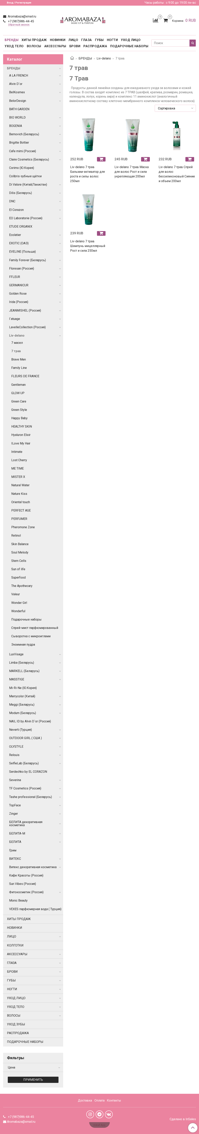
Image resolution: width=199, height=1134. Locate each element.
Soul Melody (19, 552)
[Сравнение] (155, 20)
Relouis (14, 755)
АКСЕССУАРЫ (55, 46)
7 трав (16, 351)
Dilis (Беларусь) (20, 193)
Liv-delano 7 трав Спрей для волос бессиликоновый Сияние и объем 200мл (177, 174)
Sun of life (18, 569)
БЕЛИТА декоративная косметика (25, 823)
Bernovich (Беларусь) (24, 134)
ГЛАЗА (86, 40)
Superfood (18, 577)
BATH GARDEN (19, 109)
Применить (33, 1080)
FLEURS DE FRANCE (25, 376)
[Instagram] (90, 1114)
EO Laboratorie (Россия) (25, 218)
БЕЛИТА (15, 842)
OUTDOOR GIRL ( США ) (25, 738)
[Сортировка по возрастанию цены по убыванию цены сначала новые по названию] (175, 108)
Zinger (13, 813)
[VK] (109, 1114)
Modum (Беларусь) (22, 713)
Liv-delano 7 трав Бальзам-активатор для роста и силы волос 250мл (87, 174)
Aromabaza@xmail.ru (21, 16)
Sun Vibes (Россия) (22, 884)
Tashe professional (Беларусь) (30, 797)
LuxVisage (16, 654)
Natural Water (20, 485)
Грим (12, 850)
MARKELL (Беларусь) (24, 671)
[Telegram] (99, 1114)
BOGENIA (15, 126)
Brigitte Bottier (19, 142)
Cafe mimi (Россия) (22, 151)
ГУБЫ (99, 40)
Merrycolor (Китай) (22, 696)
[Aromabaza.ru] (83, 19)
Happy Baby (19, 418)
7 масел (17, 343)
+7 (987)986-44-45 (20, 21)
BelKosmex (17, 92)
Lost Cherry (19, 460)
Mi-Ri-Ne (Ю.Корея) (23, 688)
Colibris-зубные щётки (25, 176)
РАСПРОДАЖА (95, 46)
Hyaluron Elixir (21, 435)
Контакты (114, 1100)
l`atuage (14, 319)
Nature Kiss (19, 494)
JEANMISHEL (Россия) (25, 310)
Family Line (19, 368)
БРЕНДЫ (11, 40)
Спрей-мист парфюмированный (34, 628)
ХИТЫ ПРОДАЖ (34, 40)
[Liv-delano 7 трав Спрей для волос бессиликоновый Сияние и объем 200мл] (177, 135)
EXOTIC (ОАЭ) (19, 243)
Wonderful (18, 611)
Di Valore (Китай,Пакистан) (28, 184)
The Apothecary (21, 586)
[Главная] (72, 58)
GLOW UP (17, 393)
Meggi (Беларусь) (21, 704)
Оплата (99, 1100)
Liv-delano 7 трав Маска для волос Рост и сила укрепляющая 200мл (131, 171)
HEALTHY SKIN (21, 426)
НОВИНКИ (57, 40)
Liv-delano (104, 58)
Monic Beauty (18, 900)
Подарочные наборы (26, 619)
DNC (12, 201)
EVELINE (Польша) (22, 251)
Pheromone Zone (23, 527)
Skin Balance (20, 544)
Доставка (85, 1100)
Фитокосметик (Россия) (26, 892)
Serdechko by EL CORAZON (28, 771)
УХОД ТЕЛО (14, 46)
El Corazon (16, 210)
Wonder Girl (19, 603)
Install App (99, 1125)
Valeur (15, 594)
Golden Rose (18, 293)
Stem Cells (18, 561)
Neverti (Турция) (20, 730)
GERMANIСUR (18, 285)
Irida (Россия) (18, 302)
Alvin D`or (15, 84)
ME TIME (17, 468)
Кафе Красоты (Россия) (26, 875)
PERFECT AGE (21, 510)
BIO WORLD (17, 117)
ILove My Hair (20, 443)
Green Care (18, 401)
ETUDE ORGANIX (20, 226)
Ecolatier (15, 235)
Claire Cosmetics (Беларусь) (29, 159)
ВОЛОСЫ (34, 46)
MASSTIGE (16, 679)
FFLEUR (14, 277)
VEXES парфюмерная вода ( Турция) (35, 909)
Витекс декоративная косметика (33, 867)
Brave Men (18, 359)
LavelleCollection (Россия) (27, 327)
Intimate (16, 452)
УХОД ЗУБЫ (16, 1024)
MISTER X (18, 477)
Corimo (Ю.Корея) (21, 168)
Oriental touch (20, 502)
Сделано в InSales (183, 1119)
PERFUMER (19, 519)
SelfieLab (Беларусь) (24, 763)
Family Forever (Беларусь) (27, 260)
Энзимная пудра (23, 644)
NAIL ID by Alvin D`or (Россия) (30, 721)
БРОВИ (74, 46)
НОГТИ (112, 40)
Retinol (16, 535)
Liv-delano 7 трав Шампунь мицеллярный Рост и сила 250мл (87, 245)
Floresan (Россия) (21, 268)
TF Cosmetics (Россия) (25, 788)
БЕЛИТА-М (17, 833)
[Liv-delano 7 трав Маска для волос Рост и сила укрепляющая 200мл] (132, 135)
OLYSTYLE (16, 746)
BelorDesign (17, 101)
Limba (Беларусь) (21, 662)
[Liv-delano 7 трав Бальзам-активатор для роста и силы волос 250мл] (88, 135)
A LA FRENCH (18, 75)
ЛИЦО (73, 40)
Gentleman (18, 385)
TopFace (15, 805)
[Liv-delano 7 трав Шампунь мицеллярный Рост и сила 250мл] (88, 209)
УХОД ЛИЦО (131, 40)
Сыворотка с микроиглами (31, 636)
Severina (15, 780)
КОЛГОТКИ (15, 945)
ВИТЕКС (15, 859)
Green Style (19, 410)
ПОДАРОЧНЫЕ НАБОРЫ (129, 46)
